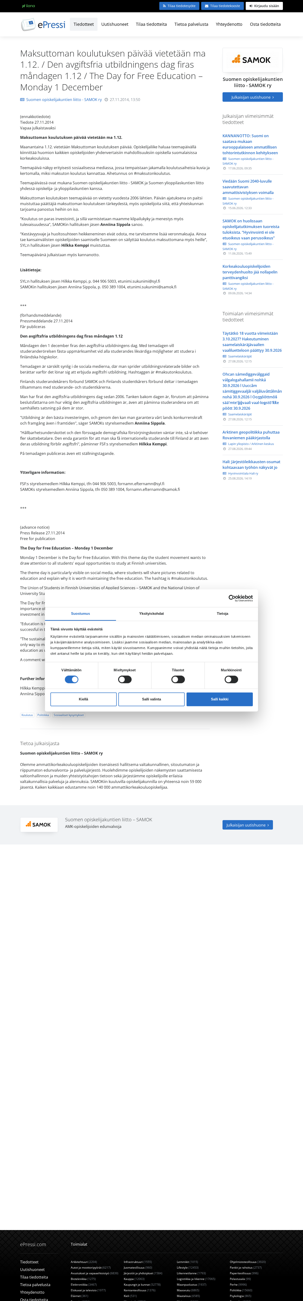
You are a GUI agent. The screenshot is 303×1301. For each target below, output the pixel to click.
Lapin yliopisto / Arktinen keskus (251, 444)
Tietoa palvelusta (191, 24)
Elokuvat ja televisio (88, 1290)
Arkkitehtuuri (84, 1262)
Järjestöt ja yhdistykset (143, 1273)
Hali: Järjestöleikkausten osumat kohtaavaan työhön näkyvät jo (251, 464)
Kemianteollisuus (140, 1290)
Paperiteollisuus (244, 1273)
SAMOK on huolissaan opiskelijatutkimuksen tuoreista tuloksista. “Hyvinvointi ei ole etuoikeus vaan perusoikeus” (251, 229)
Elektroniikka (84, 1285)
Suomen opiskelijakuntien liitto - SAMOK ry (64, 99)
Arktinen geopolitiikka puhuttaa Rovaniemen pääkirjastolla (251, 435)
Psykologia (240, 1296)
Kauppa (134, 1279)
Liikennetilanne (191, 1273)
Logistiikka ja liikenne (196, 1279)
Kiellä (83, 699)
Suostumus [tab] (80, 613)
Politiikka (43, 715)
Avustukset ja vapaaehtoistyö (94, 1273)
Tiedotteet (84, 24)
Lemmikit (187, 1262)
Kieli (130, 1296)
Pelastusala (240, 1279)
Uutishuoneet (114, 24)
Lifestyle (188, 1268)
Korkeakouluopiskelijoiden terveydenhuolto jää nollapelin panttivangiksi (250, 272)
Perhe (238, 1285)
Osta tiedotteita (265, 24)
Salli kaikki (219, 699)
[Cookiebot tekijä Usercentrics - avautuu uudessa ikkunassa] (232, 598)
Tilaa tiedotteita (151, 24)
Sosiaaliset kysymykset (69, 715)
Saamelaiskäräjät (240, 356)
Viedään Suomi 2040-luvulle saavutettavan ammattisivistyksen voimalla (248, 187)
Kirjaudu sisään (266, 6)
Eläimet (79, 1296)
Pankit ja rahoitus (246, 1268)
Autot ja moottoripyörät (91, 1268)
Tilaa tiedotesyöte (182, 6)
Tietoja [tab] (222, 613)
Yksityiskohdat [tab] (151, 613)
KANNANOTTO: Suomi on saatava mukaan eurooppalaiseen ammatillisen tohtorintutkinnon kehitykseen (250, 144)
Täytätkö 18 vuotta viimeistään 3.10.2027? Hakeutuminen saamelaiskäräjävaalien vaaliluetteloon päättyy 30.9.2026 (252, 342)
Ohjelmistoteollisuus (248, 1262)
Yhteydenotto (229, 24)
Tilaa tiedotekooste (225, 6)
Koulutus (27, 715)
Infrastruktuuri (138, 1262)
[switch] (125, 679)
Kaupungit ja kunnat (142, 1285)
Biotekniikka (83, 1279)
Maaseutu (188, 1290)
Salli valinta (151, 699)
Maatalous (188, 1296)
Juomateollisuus (138, 1268)
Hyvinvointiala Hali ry (243, 473)
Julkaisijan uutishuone (252, 97)
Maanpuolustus (191, 1285)
